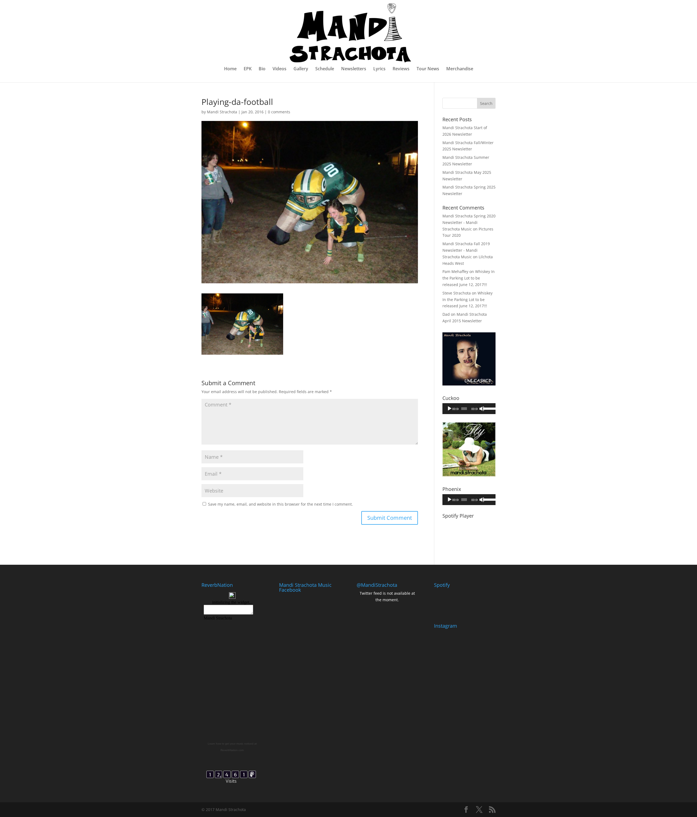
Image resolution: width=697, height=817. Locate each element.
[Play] (449, 408)
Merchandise (459, 69)
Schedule (324, 69)
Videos (279, 69)
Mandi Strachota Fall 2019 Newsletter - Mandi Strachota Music (466, 250)
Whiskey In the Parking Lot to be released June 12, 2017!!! (468, 278)
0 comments (279, 111)
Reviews (401, 69)
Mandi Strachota (222, 111)
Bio (262, 69)
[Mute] (482, 408)
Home (230, 69)
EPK (248, 69)
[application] (469, 408)
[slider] (488, 408)
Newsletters (353, 69)
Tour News (428, 69)
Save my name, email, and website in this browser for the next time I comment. (280, 504)
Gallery (301, 69)
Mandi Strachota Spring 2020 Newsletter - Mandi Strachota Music (469, 222)
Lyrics (379, 69)
